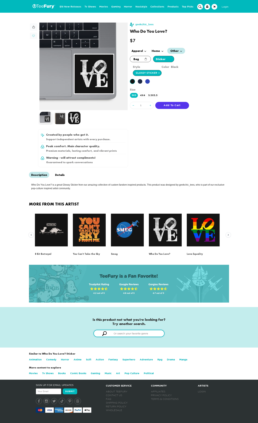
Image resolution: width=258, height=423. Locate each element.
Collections (157, 7)
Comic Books (78, 373)
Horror (128, 7)
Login (225, 6)
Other (174, 51)
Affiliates (158, 391)
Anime (78, 359)
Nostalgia (141, 7)
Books (62, 373)
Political (149, 373)
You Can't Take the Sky (86, 254)
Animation (35, 359)
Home (156, 51)
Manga (183, 359)
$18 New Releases (70, 7)
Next (227, 235)
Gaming (116, 7)
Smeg (114, 254)
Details (60, 175)
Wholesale (114, 410)
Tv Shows (90, 7)
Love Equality (195, 254)
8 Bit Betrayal (43, 254)
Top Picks (187, 7)
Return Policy (116, 406)
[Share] (33, 30)
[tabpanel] (83, 66)
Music (108, 373)
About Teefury (116, 391)
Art (118, 373)
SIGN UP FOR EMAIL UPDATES (54, 385)
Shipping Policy (117, 403)
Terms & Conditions (165, 399)
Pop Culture (132, 373)
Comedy (51, 359)
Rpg (159, 359)
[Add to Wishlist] (33, 36)
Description (39, 175)
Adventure (146, 359)
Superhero (128, 359)
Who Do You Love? (159, 254)
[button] (33, 35)
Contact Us (114, 395)
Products (173, 7)
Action (100, 359)
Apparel (138, 51)
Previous (30, 235)
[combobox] (129, 333)
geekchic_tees (144, 24)
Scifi (88, 359)
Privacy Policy (161, 395)
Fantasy (113, 359)
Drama (171, 359)
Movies (103, 7)
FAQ (108, 399)
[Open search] (200, 6)
